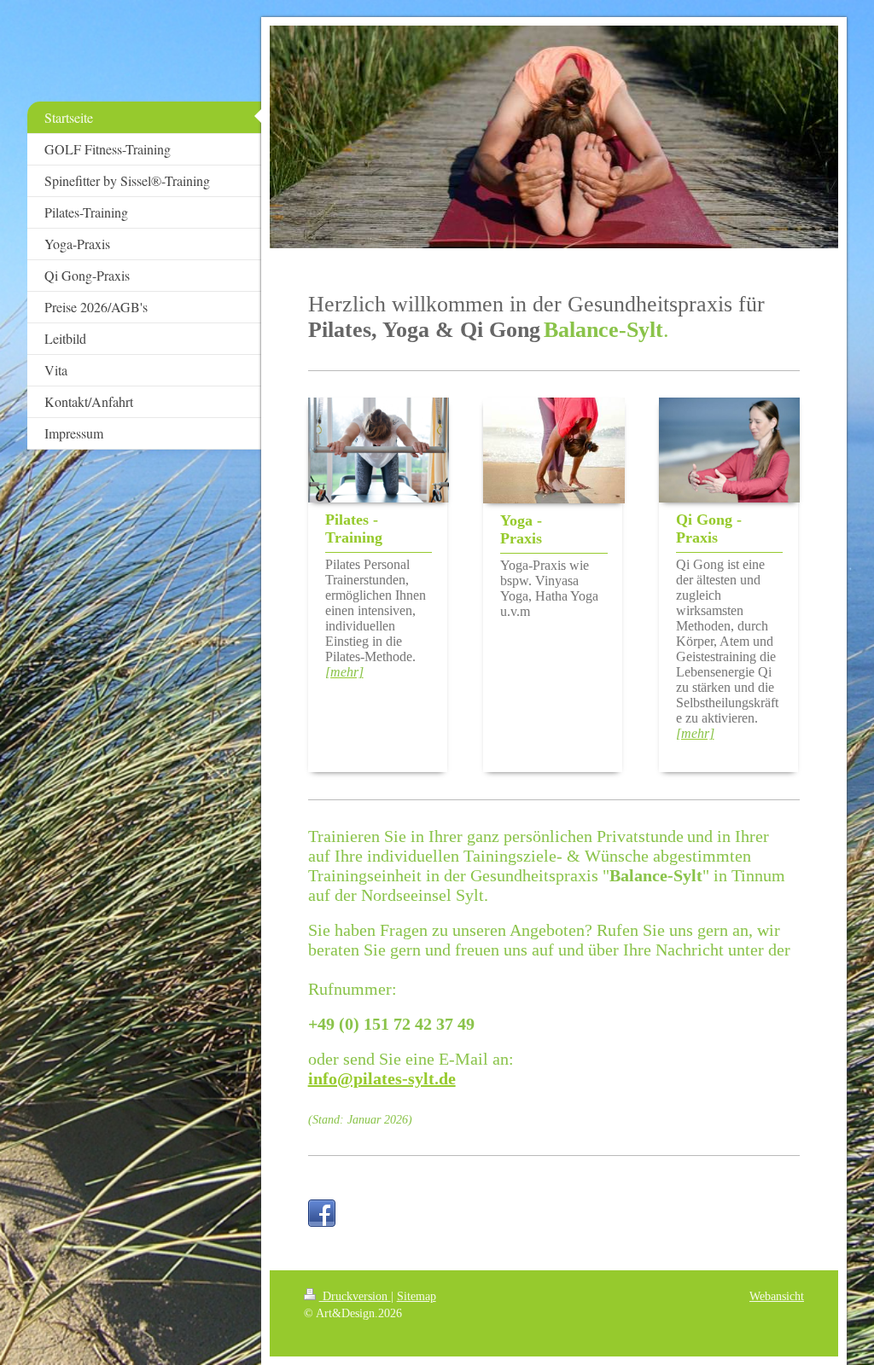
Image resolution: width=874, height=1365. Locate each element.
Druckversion (355, 1296)
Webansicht (776, 1296)
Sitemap (416, 1296)
